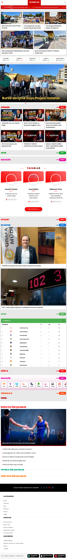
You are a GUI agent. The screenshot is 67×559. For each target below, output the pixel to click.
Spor (4, 506)
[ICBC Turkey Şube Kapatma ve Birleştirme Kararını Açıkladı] (33, 287)
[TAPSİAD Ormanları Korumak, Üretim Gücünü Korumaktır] (33, 245)
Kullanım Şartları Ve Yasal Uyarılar (13, 543)
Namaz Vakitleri (8, 527)
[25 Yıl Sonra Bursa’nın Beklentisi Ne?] (11, 136)
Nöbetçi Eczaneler (8, 530)
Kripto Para (6, 525)
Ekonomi (6, 509)
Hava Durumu (7, 522)
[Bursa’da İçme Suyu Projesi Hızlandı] (11, 18)
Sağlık (5, 514)
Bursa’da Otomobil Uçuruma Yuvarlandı (29, 7)
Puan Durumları (8, 533)
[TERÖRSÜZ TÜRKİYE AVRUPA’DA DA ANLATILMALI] (33, 136)
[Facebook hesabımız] (41, 488)
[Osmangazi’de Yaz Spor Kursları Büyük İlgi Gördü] (33, 18)
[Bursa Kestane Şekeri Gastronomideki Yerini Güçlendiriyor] (55, 115)
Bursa (5, 501)
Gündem (6, 503)
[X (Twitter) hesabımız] (44, 488)
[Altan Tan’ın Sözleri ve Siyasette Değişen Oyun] (33, 115)
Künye (5, 546)
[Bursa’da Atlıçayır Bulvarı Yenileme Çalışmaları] (50, 40)
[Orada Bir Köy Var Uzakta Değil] (11, 115)
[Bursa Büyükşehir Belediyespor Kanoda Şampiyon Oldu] (17, 40)
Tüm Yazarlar (32, 209)
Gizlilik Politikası (7, 540)
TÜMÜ (62, 107)
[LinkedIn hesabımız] (52, 488)
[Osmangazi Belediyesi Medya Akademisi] (55, 18)
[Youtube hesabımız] (50, 488)
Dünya (5, 511)
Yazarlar (5, 549)
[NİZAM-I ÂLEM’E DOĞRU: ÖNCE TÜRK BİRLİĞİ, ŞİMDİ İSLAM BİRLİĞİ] (55, 136)
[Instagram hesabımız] (46, 488)
